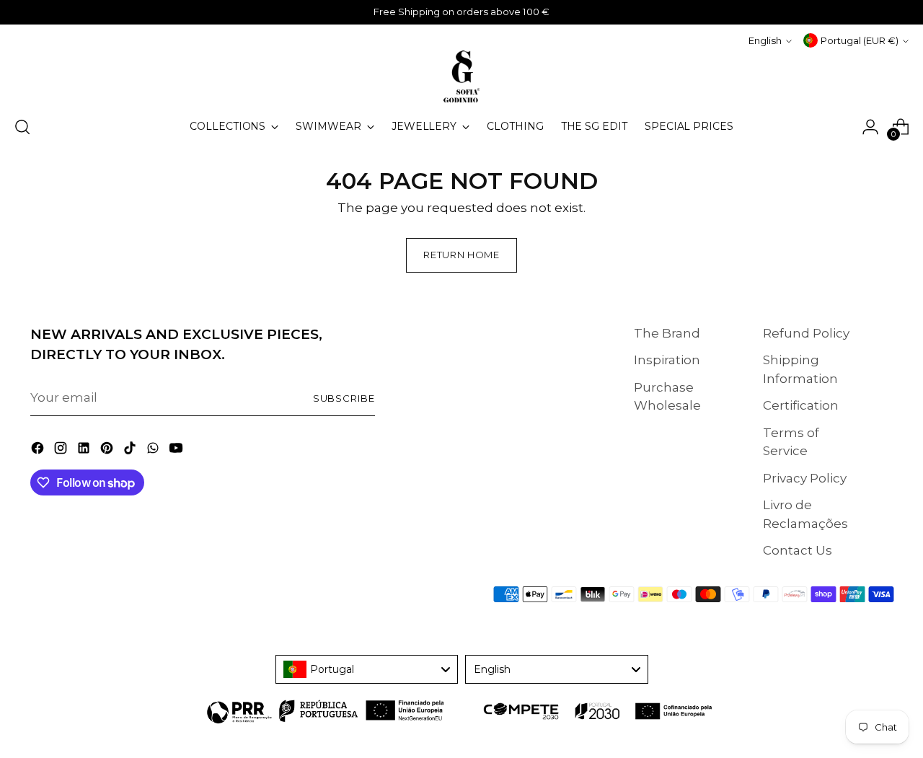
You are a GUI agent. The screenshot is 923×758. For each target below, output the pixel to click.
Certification (801, 405)
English (765, 40)
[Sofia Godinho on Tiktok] (131, 451)
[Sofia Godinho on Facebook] (39, 451)
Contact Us (797, 550)
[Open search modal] (22, 127)
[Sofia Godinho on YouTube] (177, 451)
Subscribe (344, 398)
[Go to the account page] (870, 127)
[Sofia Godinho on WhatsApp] (154, 451)
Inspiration (667, 360)
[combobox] (367, 669)
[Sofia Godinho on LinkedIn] (85, 451)
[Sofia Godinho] (461, 76)
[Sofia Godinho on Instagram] (62, 451)
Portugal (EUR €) (859, 40)
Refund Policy (806, 333)
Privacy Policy (805, 478)
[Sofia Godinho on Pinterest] (108, 451)
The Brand (667, 333)
